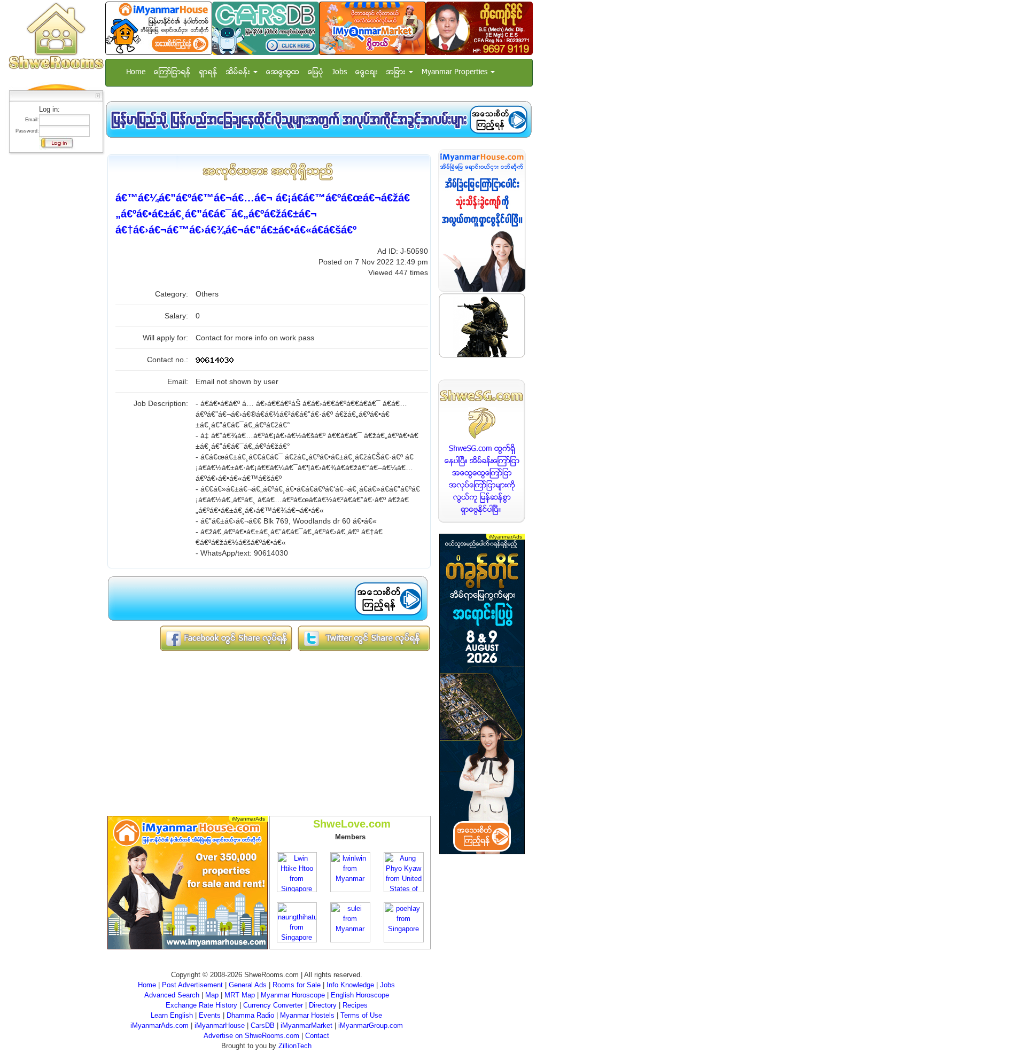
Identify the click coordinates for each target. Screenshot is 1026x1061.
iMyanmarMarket (306, 1025)
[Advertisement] (53, 318)
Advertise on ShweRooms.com (251, 1036)
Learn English (172, 1015)
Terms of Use (361, 1015)
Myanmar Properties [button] (455, 72)
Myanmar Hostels (307, 1015)
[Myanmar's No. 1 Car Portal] (265, 28)
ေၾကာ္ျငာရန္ (172, 72)
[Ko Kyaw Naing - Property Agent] (479, 28)
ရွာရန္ (208, 72)
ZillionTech (295, 1046)
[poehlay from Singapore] (404, 922)
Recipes (355, 1005)
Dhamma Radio (250, 1015)
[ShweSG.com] (482, 451)
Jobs (339, 72)
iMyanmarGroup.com (370, 1025)
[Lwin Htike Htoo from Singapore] (297, 872)
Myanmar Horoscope (293, 995)
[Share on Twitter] (364, 638)
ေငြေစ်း (366, 72)
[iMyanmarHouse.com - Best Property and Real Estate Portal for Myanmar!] (482, 220)
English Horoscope (360, 995)
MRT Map (239, 995)
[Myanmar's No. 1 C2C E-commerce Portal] (372, 28)
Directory (323, 1005)
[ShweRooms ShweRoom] (55, 37)
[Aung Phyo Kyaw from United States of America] (404, 872)
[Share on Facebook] (226, 638)
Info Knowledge (350, 985)
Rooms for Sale (297, 985)
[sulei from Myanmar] (350, 922)
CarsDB (263, 1025)
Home (135, 72)
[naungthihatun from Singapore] (297, 922)
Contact (317, 1036)
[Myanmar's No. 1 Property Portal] (158, 28)
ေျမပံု (315, 72)
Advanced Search (171, 995)
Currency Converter (273, 1005)
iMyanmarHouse (220, 1025)
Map (212, 995)
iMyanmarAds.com (159, 1025)
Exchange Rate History (201, 1005)
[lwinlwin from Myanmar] (350, 872)
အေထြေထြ (282, 72)
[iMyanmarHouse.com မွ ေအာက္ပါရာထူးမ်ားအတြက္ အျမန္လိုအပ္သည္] (318, 119)
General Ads (248, 985)
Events (210, 1015)
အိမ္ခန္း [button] (239, 72)
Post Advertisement (192, 985)
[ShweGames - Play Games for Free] (482, 326)
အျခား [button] (397, 72)
